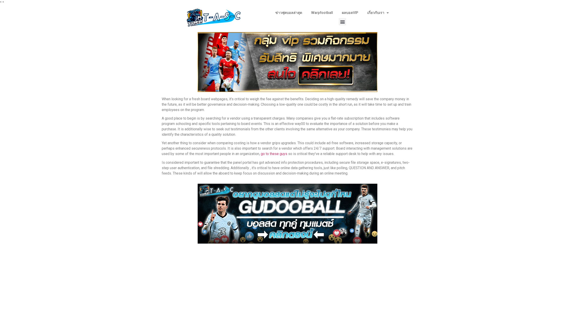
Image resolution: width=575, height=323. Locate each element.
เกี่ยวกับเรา (375, 13)
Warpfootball (322, 13)
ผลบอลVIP (350, 13)
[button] (342, 21)
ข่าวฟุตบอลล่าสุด (288, 13)
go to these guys (274, 154)
